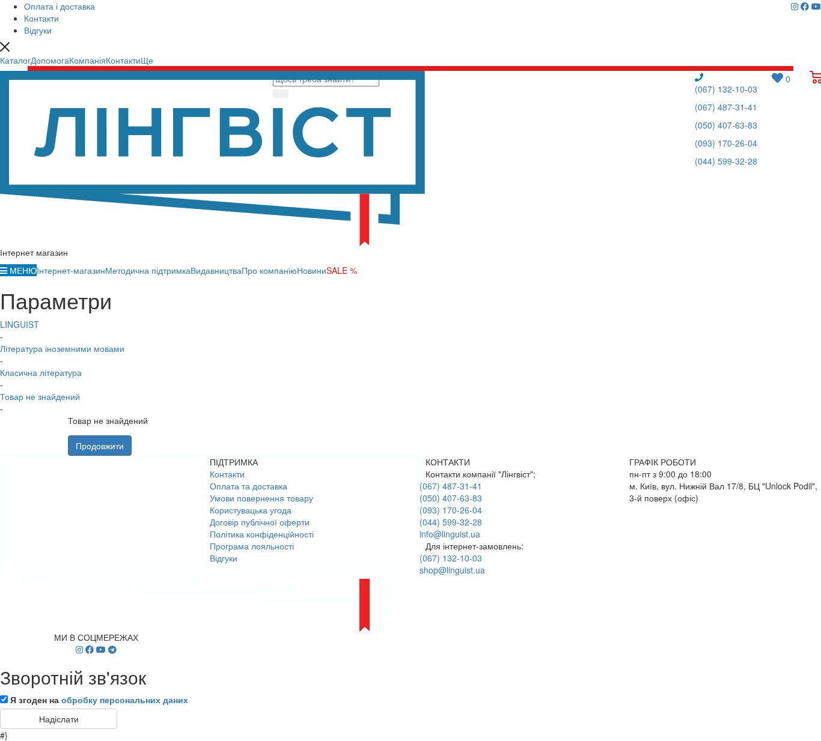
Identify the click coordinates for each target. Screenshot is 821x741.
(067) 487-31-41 (726, 107)
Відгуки (223, 558)
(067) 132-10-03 (726, 89)
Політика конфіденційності (262, 534)
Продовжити (100, 446)
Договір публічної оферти (260, 522)
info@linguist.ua (450, 534)
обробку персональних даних (124, 700)
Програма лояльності (252, 546)
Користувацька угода (250, 510)
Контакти (227, 474)
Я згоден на (99, 700)
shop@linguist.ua (452, 570)
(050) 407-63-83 (726, 125)
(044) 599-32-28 (726, 161)
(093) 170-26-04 (726, 143)
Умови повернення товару (261, 498)
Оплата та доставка (248, 486)
